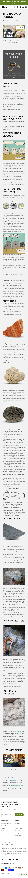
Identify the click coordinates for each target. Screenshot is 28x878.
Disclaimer (17, 823)
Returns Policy (18, 830)
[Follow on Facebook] (2, 859)
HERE (19, 109)
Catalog (3, 828)
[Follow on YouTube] (10, 859)
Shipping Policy (18, 828)
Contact (3, 830)
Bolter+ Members (6, 788)
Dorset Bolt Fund (20, 731)
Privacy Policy (18, 833)
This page (18, 103)
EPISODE (21, 442)
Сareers (3, 833)
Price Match (18, 835)
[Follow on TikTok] (13, 859)
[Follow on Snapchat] (17, 859)
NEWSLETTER (13, 780)
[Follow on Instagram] (6, 859)
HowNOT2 (16, 90)
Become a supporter (6, 823)
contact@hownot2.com (17, 785)
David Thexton (19, 604)
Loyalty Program (5, 825)
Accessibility (18, 825)
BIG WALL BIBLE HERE (8, 777)
